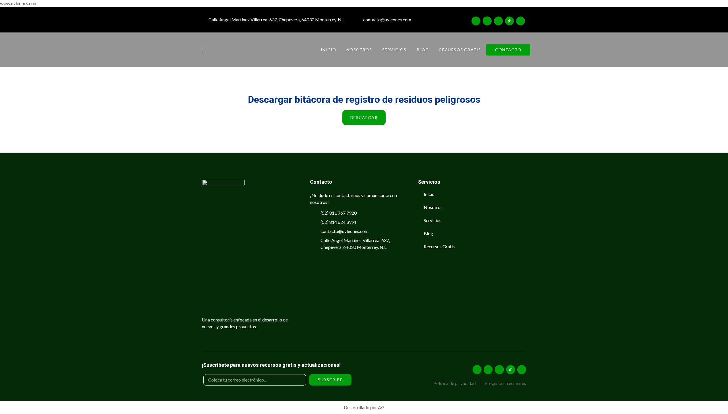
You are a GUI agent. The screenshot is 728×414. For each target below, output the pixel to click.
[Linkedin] (498, 21)
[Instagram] (475, 21)
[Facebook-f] (487, 21)
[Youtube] (520, 21)
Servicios (394, 49)
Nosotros (359, 49)
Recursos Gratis (460, 49)
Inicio (328, 49)
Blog (423, 49)
